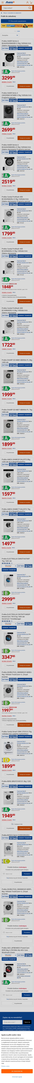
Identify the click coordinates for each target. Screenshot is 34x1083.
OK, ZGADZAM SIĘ (17, 1071)
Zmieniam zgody (17, 1077)
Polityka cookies (5, 1066)
